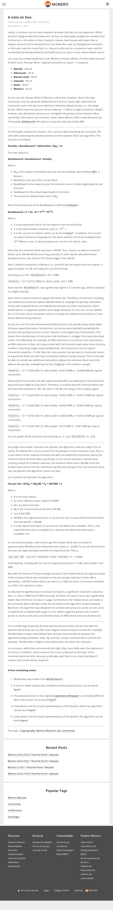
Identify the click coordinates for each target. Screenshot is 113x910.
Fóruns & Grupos (41, 846)
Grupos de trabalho (42, 842)
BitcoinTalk (61, 854)
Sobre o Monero (16, 842)
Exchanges (14, 816)
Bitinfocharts (53, 679)
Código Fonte (61, 890)
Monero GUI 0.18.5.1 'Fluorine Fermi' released (33, 761)
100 (93, 171)
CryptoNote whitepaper (66, 695)
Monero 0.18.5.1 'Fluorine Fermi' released (31, 767)
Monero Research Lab (48, 730)
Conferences (15, 810)
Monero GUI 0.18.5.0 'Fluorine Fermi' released (33, 773)
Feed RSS (93, 890)
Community (68, 730)
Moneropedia (15, 846)
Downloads (14, 866)
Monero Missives (17, 797)
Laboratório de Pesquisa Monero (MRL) (89, 850)
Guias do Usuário (17, 858)
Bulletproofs (28, 121)
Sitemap (78, 890)
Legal (46, 890)
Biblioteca (13, 862)
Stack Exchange (64, 850)
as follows (70, 205)
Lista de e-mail (39, 850)
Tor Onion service (29, 890)
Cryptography (27, 730)
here (69, 233)
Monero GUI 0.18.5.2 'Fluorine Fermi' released (33, 754)
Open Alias (86, 842)
